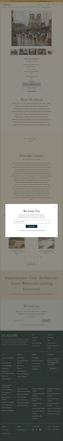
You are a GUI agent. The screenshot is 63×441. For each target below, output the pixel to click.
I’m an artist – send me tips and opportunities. (32, 230)
